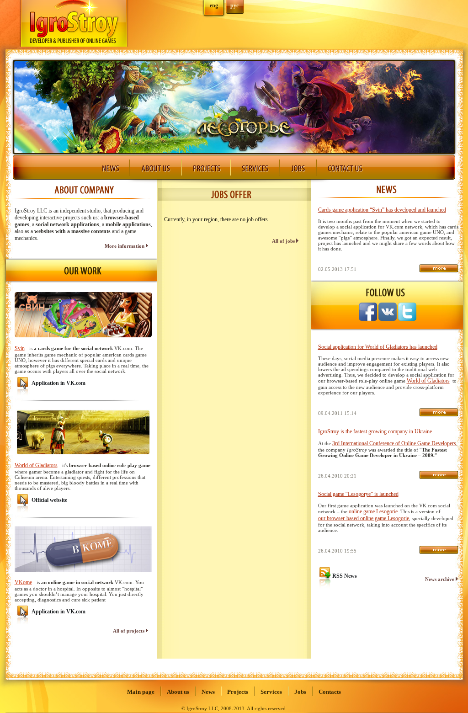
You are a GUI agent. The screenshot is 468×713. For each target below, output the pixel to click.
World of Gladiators (36, 465)
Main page (140, 691)
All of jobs (284, 241)
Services (271, 691)
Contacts (330, 691)
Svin (20, 348)
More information (125, 246)
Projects (237, 691)
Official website (49, 500)
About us (178, 691)
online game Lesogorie (373, 511)
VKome (23, 582)
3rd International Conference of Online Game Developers (394, 443)
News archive (440, 579)
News (208, 691)
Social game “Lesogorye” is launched (358, 494)
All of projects (129, 630)
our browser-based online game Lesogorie (363, 518)
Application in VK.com (58, 383)
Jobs (300, 691)
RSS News (344, 576)
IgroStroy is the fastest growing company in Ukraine (375, 431)
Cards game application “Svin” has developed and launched (382, 210)
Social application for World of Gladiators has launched (377, 347)
